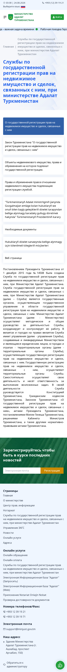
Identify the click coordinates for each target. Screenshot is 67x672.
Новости (8, 532)
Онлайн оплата (12, 560)
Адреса (7, 542)
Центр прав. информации (19, 505)
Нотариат (9, 510)
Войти (58, 17)
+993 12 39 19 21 (16, 611)
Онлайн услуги (12, 537)
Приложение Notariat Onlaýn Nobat (24, 595)
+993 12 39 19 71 (16, 616)
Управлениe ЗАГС (13, 527)
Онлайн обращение (15, 555)
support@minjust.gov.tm (21, 629)
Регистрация (52, 470)
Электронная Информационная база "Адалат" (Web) (31, 588)
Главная (8, 46)
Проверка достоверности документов (26, 600)
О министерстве (13, 500)
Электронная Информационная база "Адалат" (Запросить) (31, 579)
